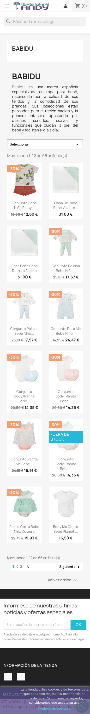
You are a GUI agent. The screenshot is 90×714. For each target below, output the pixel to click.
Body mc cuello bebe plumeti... (65, 529)
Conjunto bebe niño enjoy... (24, 205)
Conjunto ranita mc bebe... (24, 461)
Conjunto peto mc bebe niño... (66, 331)
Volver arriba (63, 580)
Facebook (8, 676)
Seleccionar (45, 144)
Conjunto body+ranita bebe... (24, 396)
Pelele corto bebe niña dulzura (24, 529)
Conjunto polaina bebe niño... (24, 331)
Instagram (21, 676)
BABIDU (22, 49)
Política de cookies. (54, 709)
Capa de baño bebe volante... (65, 205)
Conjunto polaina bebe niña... (66, 268)
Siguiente (70, 567)
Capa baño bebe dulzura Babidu (24, 268)
